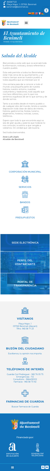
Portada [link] (6, 42)
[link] (46, 10)
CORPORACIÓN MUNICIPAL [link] (25, 172)
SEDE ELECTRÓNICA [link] (25, 242)
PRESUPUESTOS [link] (25, 217)
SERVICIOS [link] (25, 187)
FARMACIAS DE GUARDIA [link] (25, 401)
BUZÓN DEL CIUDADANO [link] (25, 348)
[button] (26, 22)
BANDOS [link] (25, 202)
